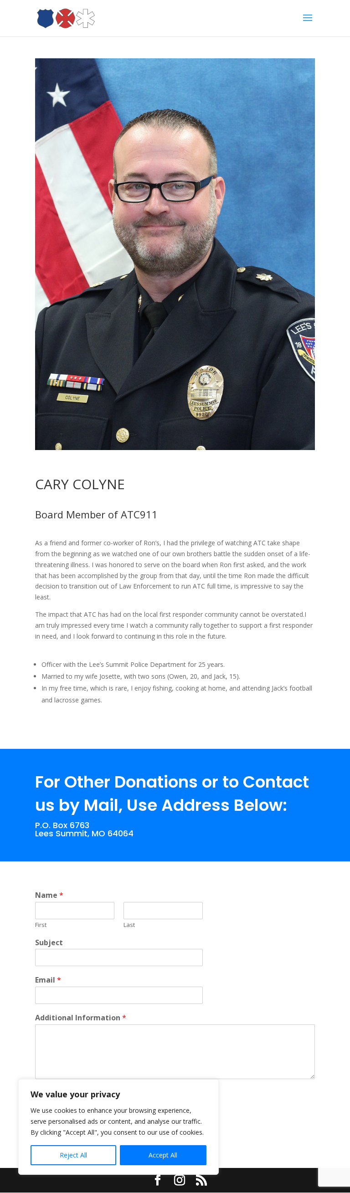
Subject (49, 942)
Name (49, 895)
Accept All (163, 1155)
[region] (118, 1127)
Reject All (73, 1155)
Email (48, 980)
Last (129, 925)
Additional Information (80, 1018)
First (40, 925)
